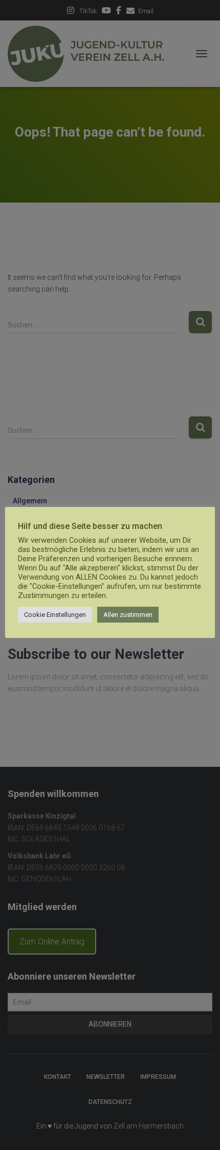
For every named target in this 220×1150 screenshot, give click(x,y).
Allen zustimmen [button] (127, 614)
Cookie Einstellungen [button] (55, 614)
